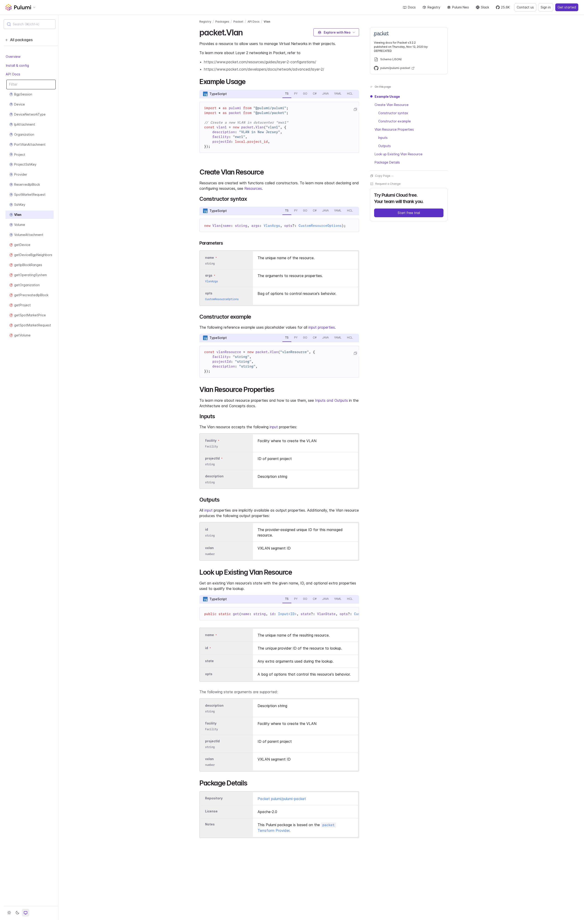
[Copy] (355, 109)
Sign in (546, 7)
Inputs (383, 138)
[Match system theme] (25, 912)
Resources (253, 188)
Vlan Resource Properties (394, 129)
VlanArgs (272, 225)
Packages (222, 21)
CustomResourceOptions (320, 225)
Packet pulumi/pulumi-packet (282, 798)
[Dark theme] (17, 912)
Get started (567, 7)
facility (210, 440)
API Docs (13, 74)
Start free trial (409, 213)
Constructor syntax (393, 113)
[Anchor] (246, 32)
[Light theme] (9, 912)
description (214, 476)
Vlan (267, 21)
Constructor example (394, 121)
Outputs (384, 146)
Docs (412, 7)
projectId (212, 458)
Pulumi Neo (460, 7)
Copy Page (382, 175)
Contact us (525, 7)
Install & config (17, 65)
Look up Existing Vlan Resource (398, 154)
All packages (21, 39)
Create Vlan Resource (392, 105)
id (206, 529)
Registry (434, 7)
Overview (13, 56)
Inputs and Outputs (331, 400)
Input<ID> (287, 614)
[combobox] (29, 24)
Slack (485, 7)
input (274, 427)
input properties (321, 327)
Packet (238, 21)
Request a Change (388, 183)
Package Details (387, 162)
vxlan (209, 548)
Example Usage (387, 96)
